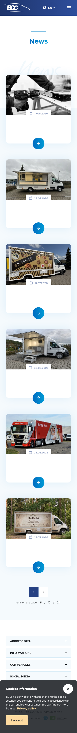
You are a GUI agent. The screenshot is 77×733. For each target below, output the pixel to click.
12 (49, 602)
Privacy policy (26, 708)
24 (58, 602)
